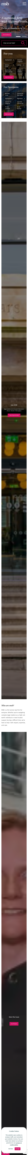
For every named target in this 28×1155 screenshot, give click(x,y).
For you (8, 53)
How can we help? (9, 43)
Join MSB (14, 405)
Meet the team (14, 1017)
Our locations (6, 34)
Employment (8, 60)
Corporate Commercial (20, 102)
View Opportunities (14, 415)
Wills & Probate (19, 70)
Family (19, 65)
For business (11, 87)
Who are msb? (7, 706)
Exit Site (5, 1153)
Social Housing (19, 107)
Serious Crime (7, 65)
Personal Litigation (19, 60)
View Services (8, 77)
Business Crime (7, 94)
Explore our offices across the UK (13, 28)
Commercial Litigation (8, 102)
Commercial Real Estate (20, 94)
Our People (14, 1023)
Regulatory (20, 98)
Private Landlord (7, 107)
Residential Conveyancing (8, 70)
